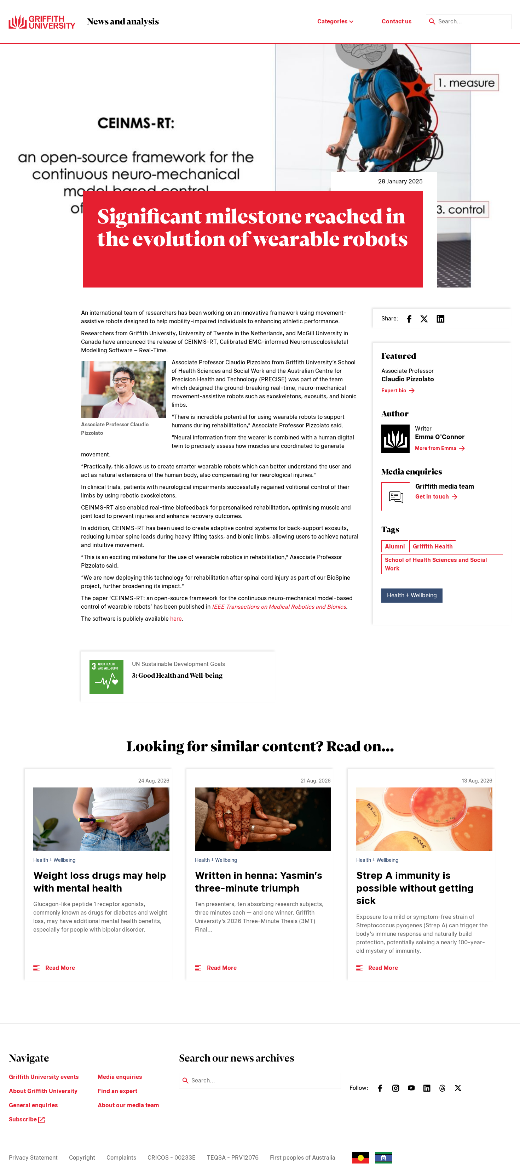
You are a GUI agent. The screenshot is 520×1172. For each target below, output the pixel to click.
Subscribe (23, 1119)
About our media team (128, 1105)
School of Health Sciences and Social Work (436, 564)
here (176, 618)
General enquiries (33, 1105)
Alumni (395, 546)
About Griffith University (43, 1091)
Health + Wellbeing (412, 595)
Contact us (397, 21)
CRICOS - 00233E (172, 1157)
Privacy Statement (33, 1157)
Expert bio (393, 390)
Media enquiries (120, 1077)
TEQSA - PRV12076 (233, 1157)
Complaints (121, 1157)
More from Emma (435, 448)
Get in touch (432, 496)
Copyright (82, 1157)
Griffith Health (433, 546)
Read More (60, 968)
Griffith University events (44, 1077)
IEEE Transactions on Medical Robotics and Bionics (279, 606)
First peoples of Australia (302, 1157)
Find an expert (117, 1091)
